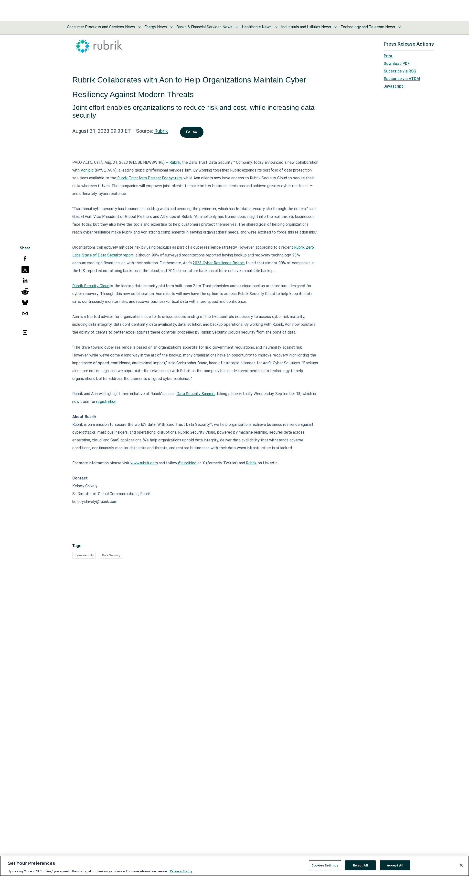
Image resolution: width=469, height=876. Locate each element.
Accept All (395, 865)
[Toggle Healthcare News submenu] (276, 27)
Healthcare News (257, 27)
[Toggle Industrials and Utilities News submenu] (335, 27)
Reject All (360, 865)
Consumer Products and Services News (101, 27)
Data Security (111, 555)
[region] (234, 866)
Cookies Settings (324, 865)
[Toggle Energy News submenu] (171, 27)
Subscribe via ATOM (402, 78)
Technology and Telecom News (368, 27)
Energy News (155, 27)
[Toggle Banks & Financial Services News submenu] (236, 27)
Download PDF (397, 63)
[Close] (461, 865)
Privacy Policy (181, 871)
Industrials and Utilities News (306, 27)
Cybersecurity (84, 555)
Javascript (393, 86)
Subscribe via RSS (400, 71)
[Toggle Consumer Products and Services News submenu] (139, 27)
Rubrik (161, 131)
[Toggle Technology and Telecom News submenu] (399, 27)
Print (388, 56)
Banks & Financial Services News (204, 27)
